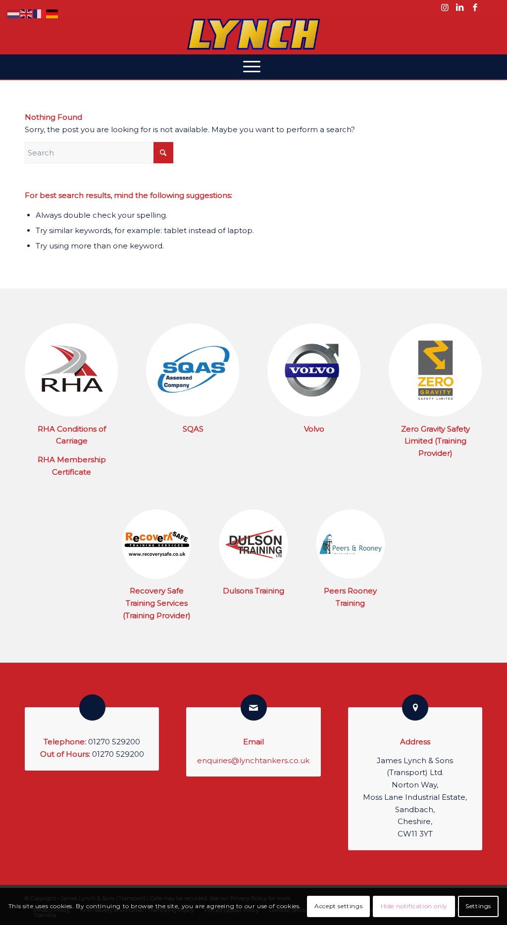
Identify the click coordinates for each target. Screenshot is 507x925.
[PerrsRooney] (350, 544)
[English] (26, 13)
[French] (39, 13)
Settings (478, 906)
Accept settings (338, 906)
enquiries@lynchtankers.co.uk (253, 760)
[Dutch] (13, 13)
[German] (52, 13)
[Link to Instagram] (445, 7)
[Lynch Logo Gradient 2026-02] (253, 34)
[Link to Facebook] (474, 7)
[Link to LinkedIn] (460, 7)
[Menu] (254, 66)
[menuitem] (254, 66)
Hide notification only (414, 906)
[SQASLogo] (193, 370)
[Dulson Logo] (253, 544)
